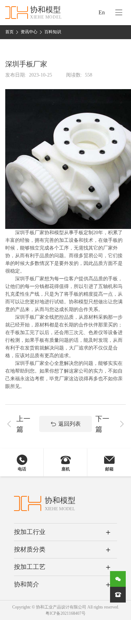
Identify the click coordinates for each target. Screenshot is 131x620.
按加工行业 (29, 531)
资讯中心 (29, 31)
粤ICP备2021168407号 (65, 613)
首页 (9, 31)
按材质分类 (29, 549)
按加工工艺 (29, 566)
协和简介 (26, 584)
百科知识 (52, 31)
